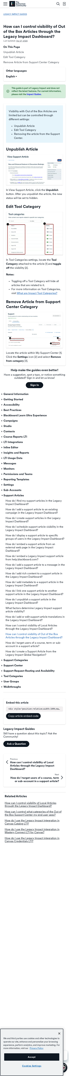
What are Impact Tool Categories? (37, 293)
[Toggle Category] (2, 394)
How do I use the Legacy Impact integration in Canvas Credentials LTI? (32, 840)
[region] (31, 1052)
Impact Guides (34, 94)
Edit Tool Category (14, 57)
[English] (17, 4)
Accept (32, 1057)
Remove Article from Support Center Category (31, 62)
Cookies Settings (31, 1065)
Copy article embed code (23, 716)
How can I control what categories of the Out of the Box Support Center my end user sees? (33, 813)
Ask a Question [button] (16, 743)
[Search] (58, 4)
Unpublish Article (13, 52)
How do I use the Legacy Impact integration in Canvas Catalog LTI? (32, 822)
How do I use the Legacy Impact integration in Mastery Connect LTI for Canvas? (32, 831)
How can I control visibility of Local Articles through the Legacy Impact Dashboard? (30, 804)
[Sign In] (64, 4)
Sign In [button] (34, 385)
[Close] (59, 1033)
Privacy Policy (36, 1048)
